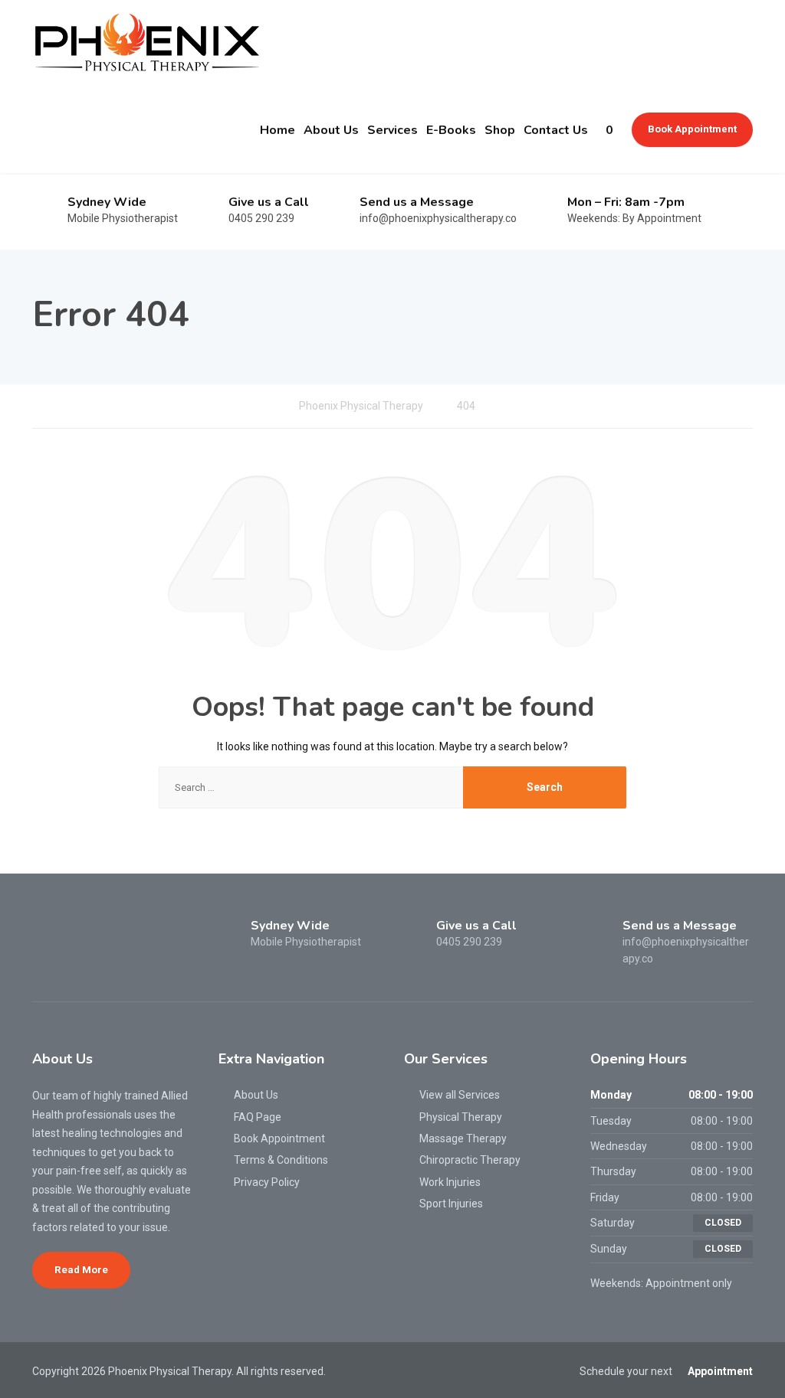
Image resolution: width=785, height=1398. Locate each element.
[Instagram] (70, 936)
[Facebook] (44, 936)
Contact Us (556, 130)
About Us (331, 130)
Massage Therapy (463, 1138)
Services (392, 130)
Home (277, 130)
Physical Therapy (460, 1117)
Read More (81, 1269)
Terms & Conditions (281, 1160)
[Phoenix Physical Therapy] (147, 43)
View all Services (459, 1095)
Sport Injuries (451, 1203)
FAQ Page (257, 1117)
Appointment (720, 1371)
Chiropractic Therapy (470, 1160)
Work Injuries (450, 1182)
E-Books (451, 130)
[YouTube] (119, 936)
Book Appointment (692, 129)
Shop (499, 130)
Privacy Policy (267, 1182)
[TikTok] (95, 936)
